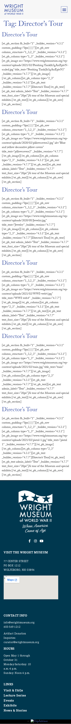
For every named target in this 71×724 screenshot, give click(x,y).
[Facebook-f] (29, 541)
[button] (64, 9)
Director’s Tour (19, 35)
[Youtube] (41, 541)
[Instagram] (35, 541)
